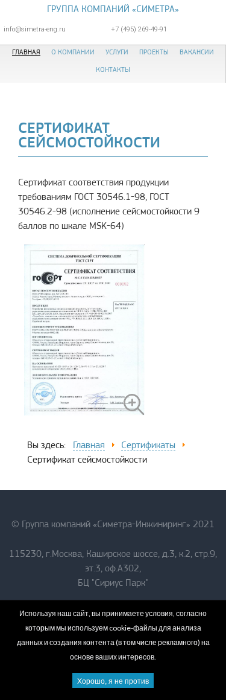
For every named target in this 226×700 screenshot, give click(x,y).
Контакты (113, 69)
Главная (26, 52)
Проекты (154, 52)
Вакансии (197, 52)
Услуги (116, 52)
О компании (73, 52)
